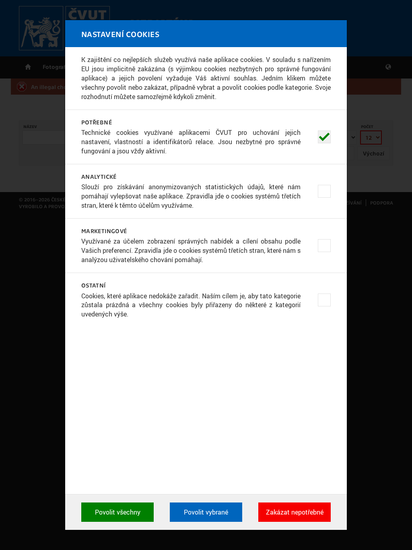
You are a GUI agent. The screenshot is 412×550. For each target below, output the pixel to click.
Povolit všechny (117, 512)
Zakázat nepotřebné (294, 512)
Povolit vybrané (206, 512)
